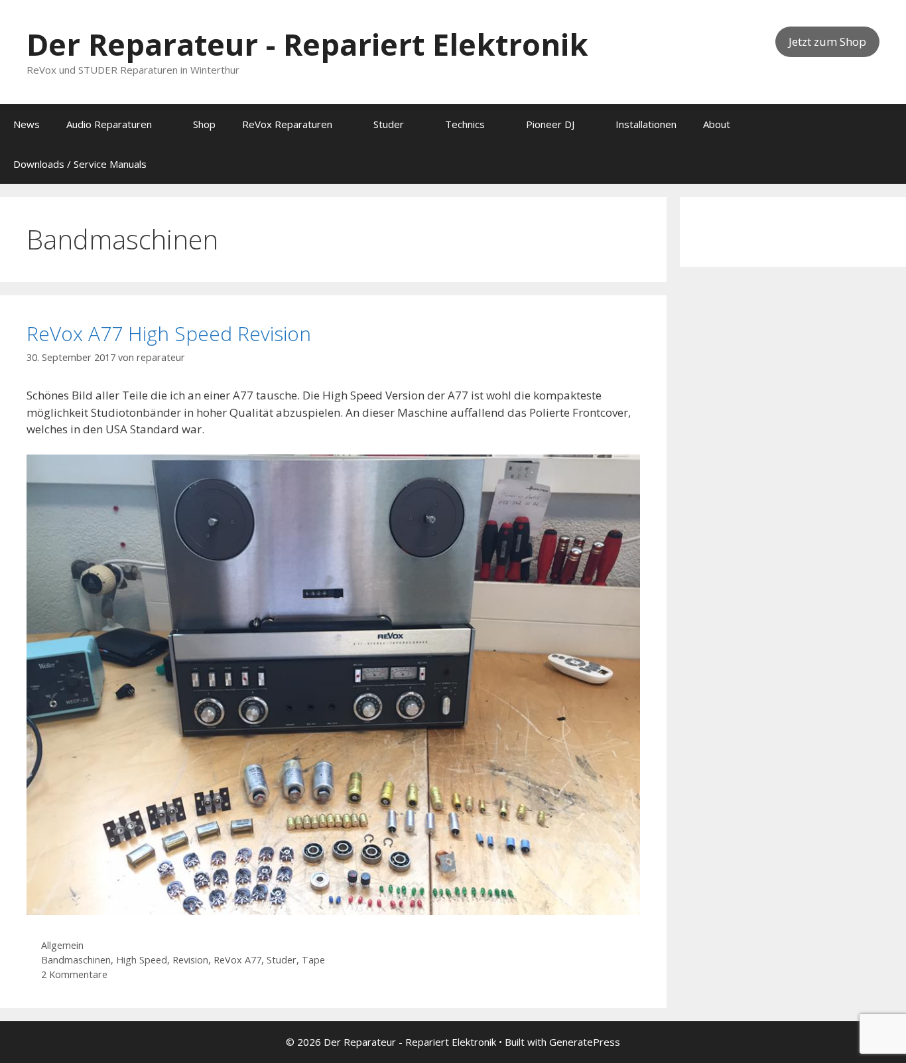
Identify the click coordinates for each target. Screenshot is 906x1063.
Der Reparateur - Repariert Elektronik (307, 44)
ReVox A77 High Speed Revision (169, 333)
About (716, 124)
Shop (204, 124)
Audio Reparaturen (109, 124)
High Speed (141, 960)
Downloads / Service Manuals (80, 164)
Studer (388, 124)
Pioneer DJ (550, 124)
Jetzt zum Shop (827, 41)
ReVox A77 (237, 960)
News (26, 124)
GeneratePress (584, 1041)
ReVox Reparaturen (287, 124)
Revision (190, 960)
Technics (465, 124)
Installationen (646, 124)
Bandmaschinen (76, 960)
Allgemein (62, 945)
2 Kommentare (74, 974)
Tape (313, 960)
